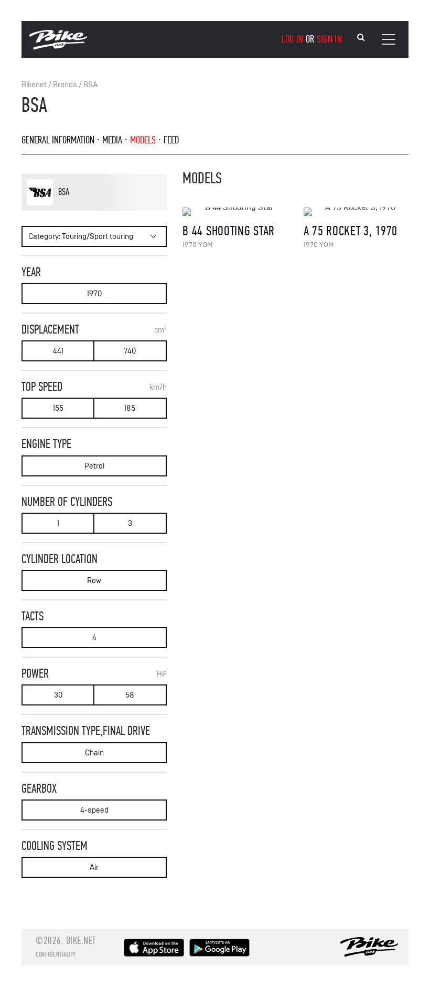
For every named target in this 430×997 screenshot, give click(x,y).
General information (58, 140)
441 (58, 351)
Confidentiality (56, 954)
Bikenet (34, 84)
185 (129, 408)
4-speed (94, 810)
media (112, 140)
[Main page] (58, 47)
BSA (90, 84)
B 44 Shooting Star (228, 231)
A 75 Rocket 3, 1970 (350, 231)
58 (129, 695)
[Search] (360, 37)
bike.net (81, 940)
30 (58, 695)
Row (94, 580)
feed (171, 140)
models (143, 140)
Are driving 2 (75, 208)
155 (58, 408)
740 (130, 351)
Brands (65, 84)
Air (94, 867)
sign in (329, 39)
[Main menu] (388, 39)
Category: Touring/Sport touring (80, 236)
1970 (94, 293)
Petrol (94, 466)
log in (293, 39)
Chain (94, 753)
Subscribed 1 (113, 208)
